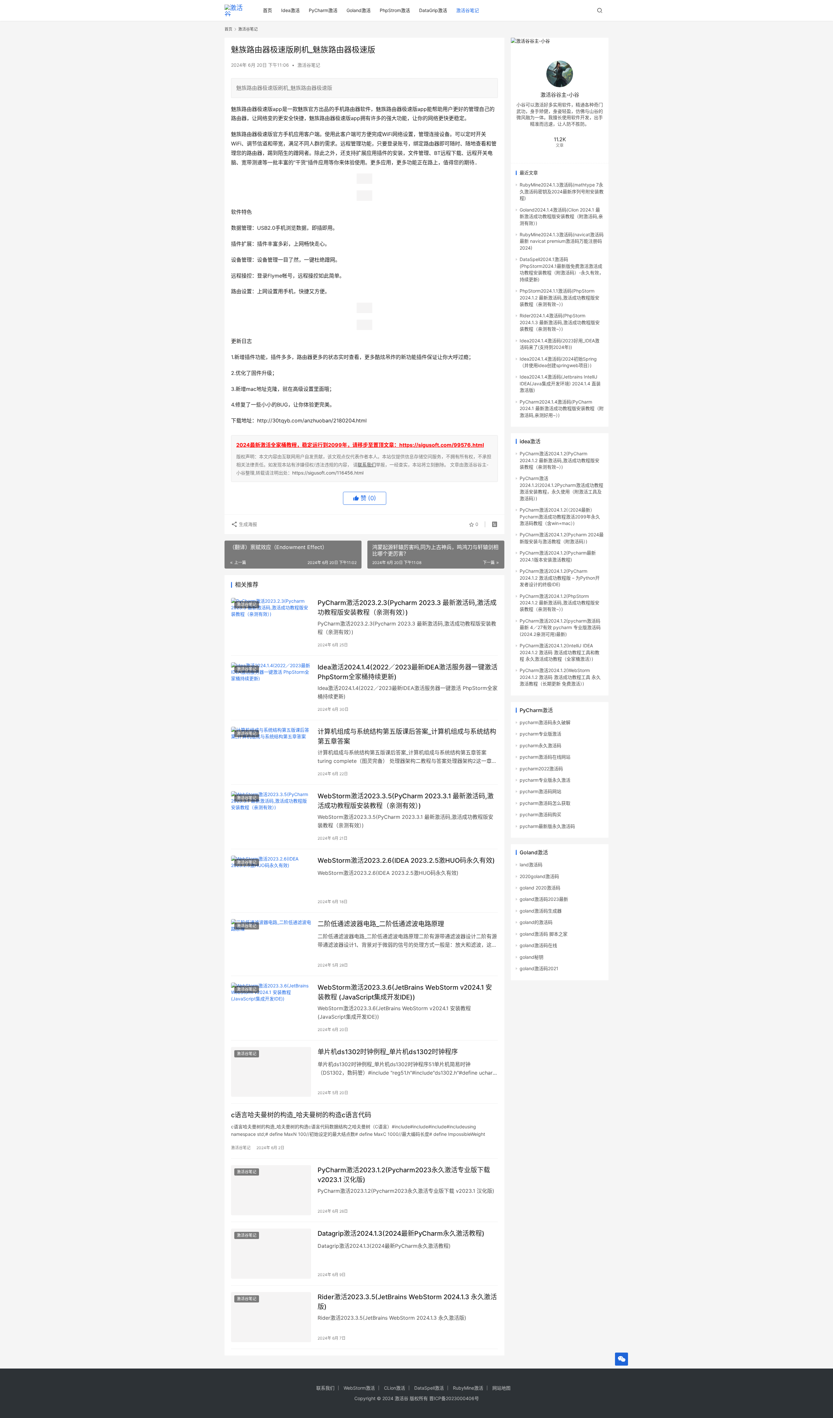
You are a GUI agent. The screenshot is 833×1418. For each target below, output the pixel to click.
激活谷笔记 (467, 10)
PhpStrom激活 (395, 10)
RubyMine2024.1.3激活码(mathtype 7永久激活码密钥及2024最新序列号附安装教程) (562, 191)
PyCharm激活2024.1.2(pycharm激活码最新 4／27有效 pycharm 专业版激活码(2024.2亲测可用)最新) (560, 627)
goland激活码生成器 (541, 911)
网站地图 (501, 1388)
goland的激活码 (536, 922)
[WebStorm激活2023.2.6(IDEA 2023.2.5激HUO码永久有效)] (271, 881)
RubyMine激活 (468, 1388)
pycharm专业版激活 (540, 734)
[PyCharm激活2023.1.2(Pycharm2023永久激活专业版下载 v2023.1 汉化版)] (271, 1190)
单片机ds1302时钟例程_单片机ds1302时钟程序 (388, 1052)
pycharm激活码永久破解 (545, 722)
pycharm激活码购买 (540, 814)
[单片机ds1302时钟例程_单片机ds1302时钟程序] (271, 1072)
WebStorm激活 (359, 1388)
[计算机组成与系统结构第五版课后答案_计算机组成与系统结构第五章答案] (271, 752)
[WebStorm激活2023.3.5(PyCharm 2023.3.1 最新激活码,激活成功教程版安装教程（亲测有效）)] (271, 816)
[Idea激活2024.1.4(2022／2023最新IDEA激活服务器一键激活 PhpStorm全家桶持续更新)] (271, 687)
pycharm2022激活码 (541, 768)
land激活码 (531, 864)
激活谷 (401, 1398)
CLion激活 (394, 1388)
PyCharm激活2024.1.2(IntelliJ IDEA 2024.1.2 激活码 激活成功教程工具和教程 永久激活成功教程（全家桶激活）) (559, 652)
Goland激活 (359, 10)
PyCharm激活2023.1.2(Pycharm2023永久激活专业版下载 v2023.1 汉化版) (404, 1174)
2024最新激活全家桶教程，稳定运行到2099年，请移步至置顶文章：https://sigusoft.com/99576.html (360, 445)
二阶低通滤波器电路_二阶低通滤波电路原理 (381, 924)
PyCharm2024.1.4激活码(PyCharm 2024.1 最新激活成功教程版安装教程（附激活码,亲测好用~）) (562, 408)
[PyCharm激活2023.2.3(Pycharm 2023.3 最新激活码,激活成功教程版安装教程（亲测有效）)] (271, 623)
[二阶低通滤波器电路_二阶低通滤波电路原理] (271, 944)
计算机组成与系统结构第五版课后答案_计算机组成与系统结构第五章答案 (407, 736)
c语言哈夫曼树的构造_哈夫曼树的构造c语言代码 (301, 1115)
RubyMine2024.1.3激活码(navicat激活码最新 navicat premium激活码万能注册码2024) (562, 241)
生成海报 (247, 524)
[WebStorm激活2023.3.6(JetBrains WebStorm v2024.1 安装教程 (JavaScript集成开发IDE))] (271, 1008)
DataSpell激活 (429, 1388)
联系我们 (367, 464)
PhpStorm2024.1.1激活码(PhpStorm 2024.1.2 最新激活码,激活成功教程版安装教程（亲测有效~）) (559, 297)
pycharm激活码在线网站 (545, 757)
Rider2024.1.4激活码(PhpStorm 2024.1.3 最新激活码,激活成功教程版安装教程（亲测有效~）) (560, 322)
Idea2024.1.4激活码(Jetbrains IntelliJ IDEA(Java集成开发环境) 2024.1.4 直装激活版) (560, 383)
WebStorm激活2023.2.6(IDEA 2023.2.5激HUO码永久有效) (406, 860)
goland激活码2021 (539, 968)
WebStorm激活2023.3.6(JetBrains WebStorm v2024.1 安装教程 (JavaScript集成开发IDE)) (405, 992)
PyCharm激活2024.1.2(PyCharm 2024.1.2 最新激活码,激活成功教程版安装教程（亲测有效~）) (559, 460)
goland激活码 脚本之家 (543, 934)
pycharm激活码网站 (540, 791)
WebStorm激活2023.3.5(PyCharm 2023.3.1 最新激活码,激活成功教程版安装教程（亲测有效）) (406, 800)
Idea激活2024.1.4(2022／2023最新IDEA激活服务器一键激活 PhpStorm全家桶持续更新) (408, 672)
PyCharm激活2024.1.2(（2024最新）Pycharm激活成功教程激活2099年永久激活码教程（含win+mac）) (560, 516)
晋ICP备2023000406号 (454, 1398)
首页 (267, 10)
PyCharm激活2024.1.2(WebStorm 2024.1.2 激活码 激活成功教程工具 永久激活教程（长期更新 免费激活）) (560, 677)
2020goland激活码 (539, 876)
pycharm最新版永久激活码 (547, 826)
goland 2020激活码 (540, 887)
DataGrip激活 (433, 10)
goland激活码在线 (538, 945)
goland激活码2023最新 (544, 899)
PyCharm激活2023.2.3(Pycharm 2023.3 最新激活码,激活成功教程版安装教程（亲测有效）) (407, 607)
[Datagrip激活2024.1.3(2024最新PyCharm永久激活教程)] (271, 1254)
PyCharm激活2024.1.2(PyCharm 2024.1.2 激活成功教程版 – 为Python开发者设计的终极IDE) (560, 577)
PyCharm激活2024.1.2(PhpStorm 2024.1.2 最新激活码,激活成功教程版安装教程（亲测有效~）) (559, 602)
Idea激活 (290, 10)
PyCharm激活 (323, 10)
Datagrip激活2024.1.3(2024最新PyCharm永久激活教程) (401, 1233)
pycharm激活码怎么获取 (545, 803)
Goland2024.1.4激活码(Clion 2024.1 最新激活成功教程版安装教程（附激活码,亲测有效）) (561, 216)
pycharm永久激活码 (540, 745)
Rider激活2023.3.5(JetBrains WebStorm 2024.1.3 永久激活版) (407, 1301)
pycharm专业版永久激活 (545, 780)
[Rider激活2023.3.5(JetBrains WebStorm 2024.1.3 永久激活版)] (271, 1317)
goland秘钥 (531, 957)
